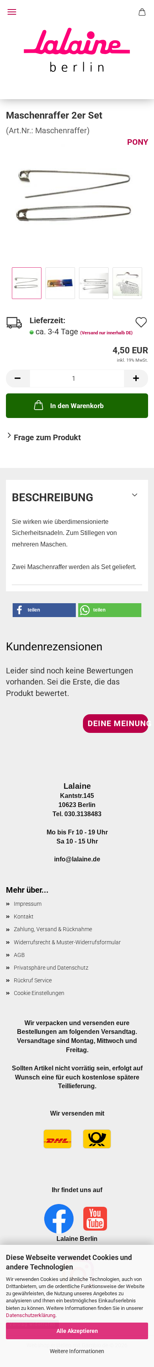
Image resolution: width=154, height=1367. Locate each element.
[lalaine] (77, 49)
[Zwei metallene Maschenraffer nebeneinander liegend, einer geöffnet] (77, 195)
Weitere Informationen (77, 1351)
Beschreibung (52, 497)
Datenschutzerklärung (30, 1315)
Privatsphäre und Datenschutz (51, 967)
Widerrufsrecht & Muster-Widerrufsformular (67, 942)
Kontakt (24, 916)
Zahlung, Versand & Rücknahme (53, 929)
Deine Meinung (118, 723)
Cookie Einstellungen (39, 993)
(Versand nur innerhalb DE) (106, 333)
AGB (19, 955)
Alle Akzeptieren (77, 1331)
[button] (18, 378)
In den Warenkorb (77, 406)
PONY (137, 142)
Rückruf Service (33, 980)
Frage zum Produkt (47, 437)
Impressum (27, 904)
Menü (12, 12)
